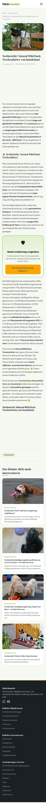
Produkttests (9, 455)
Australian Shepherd (10, 716)
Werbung (6, 786)
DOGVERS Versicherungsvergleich (16, 766)
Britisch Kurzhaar (8, 747)
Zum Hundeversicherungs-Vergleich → (23, 269)
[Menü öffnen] (41, 4)
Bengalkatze (7, 743)
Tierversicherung (9, 774)
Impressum (6, 790)
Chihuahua (6, 724)
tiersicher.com (8, 770)
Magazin (5, 778)
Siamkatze (6, 751)
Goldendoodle (8, 728)
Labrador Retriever (9, 720)
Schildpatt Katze (9, 755)
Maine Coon (7, 739)
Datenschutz (7, 794)
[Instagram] (3, 702)
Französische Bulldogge (11, 712)
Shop (4, 782)
